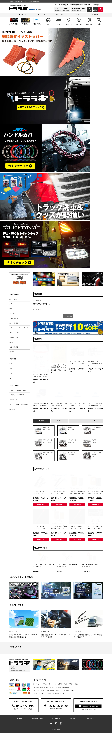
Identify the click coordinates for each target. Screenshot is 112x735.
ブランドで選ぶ (37, 24)
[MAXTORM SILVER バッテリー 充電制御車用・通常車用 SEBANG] (95, 352)
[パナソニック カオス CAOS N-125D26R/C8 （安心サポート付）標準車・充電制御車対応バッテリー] (95, 393)
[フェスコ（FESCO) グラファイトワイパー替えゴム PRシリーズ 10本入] (41, 481)
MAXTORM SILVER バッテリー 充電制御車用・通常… (95, 364)
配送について (60, 15)
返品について (91, 719)
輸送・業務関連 (13, 347)
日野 (10, 368)
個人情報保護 (56, 719)
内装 (48, 24)
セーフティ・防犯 (14, 333)
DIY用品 (11, 342)
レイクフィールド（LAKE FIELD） (18, 404)
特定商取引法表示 (37, 719)
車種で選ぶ (25, 24)
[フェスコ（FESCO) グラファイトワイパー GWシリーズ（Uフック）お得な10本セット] (77, 516)
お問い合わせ (93, 15)
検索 (99, 24)
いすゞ (11, 364)
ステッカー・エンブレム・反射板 (18, 328)
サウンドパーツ (13, 318)
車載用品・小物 (13, 337)
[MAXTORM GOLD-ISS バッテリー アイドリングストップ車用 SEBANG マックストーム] (77, 352)
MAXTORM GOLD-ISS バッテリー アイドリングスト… (76, 364)
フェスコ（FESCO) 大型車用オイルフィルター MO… (95, 492)
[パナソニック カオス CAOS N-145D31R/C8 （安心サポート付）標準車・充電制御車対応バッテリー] (59, 393)
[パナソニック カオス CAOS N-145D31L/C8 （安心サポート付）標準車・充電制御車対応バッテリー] (77, 393)
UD (10, 378)
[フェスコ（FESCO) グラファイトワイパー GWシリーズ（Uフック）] (41, 516)
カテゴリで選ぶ (13, 24)
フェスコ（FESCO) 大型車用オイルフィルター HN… (77, 492)
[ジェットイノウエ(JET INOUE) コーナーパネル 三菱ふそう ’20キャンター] (95, 516)
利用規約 (19, 719)
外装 (58, 24)
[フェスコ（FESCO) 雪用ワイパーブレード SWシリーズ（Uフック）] (59, 481)
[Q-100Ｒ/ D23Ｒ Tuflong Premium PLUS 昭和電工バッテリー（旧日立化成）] (41, 393)
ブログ (77, 15)
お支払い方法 (41, 15)
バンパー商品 (13, 299)
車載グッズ (89, 24)
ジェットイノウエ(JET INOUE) (17, 390)
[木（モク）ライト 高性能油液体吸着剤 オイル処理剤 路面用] (59, 353)
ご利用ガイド (22, 15)
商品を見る (40, 504)
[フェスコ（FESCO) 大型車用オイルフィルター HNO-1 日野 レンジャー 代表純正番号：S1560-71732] (77, 481)
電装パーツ (69, 24)
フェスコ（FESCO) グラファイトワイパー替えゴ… (41, 492)
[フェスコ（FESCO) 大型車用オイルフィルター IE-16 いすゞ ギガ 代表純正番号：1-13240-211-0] (59, 516)
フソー (11, 373)
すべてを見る (68, 316)
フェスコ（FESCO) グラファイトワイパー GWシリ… (41, 527)
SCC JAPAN (12, 409)
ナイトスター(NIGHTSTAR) (16, 395)
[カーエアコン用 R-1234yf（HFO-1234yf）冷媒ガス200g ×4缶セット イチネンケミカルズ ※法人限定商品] (41, 358)
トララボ (58, 729)
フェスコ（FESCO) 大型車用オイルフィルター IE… (59, 527)
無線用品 (11, 352)
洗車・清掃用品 (13, 323)
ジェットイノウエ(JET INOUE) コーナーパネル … (95, 527)
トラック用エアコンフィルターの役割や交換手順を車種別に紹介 (23, 636)
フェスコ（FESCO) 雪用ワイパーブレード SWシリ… (59, 492)
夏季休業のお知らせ (42, 304)
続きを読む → (37, 309)
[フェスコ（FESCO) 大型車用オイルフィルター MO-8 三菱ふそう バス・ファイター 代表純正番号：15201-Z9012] (95, 481)
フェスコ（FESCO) (15, 400)
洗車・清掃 (79, 24)
